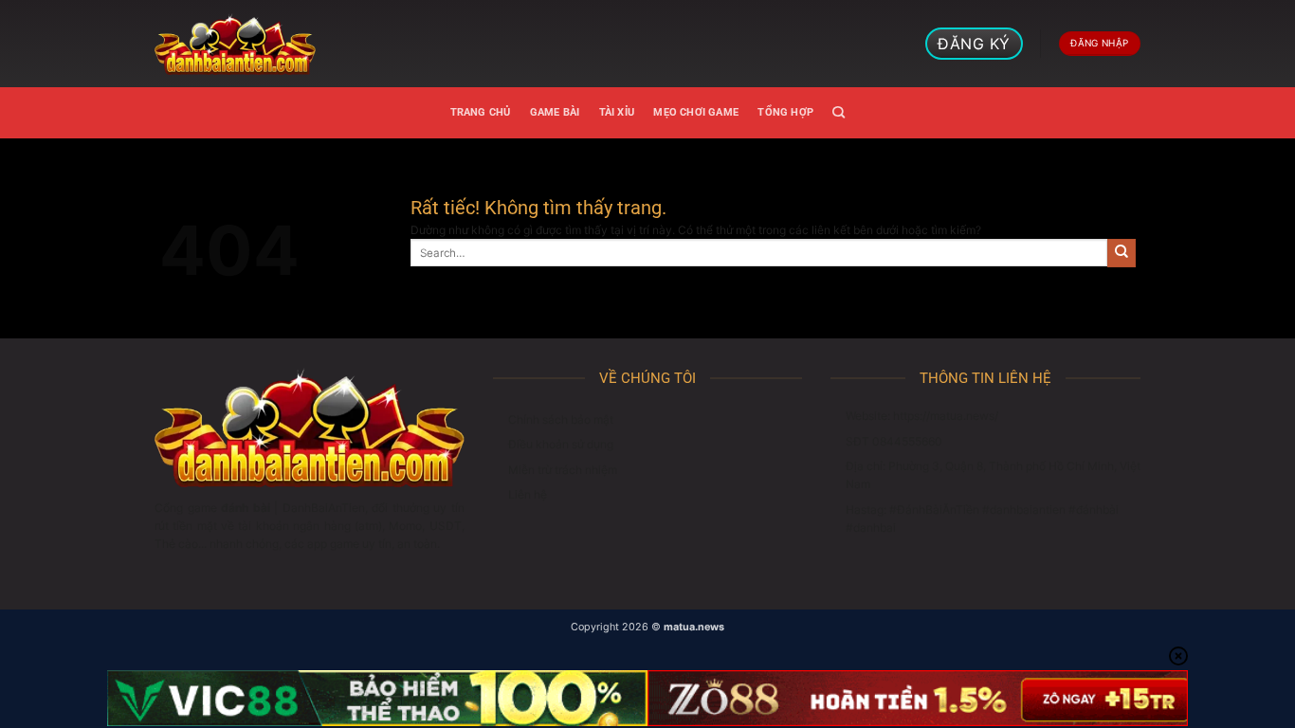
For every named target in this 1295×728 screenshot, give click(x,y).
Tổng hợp (785, 112)
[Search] (838, 112)
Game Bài (555, 112)
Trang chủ (480, 112)
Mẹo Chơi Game (696, 112)
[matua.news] (235, 43)
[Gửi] (1121, 253)
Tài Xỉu (617, 112)
